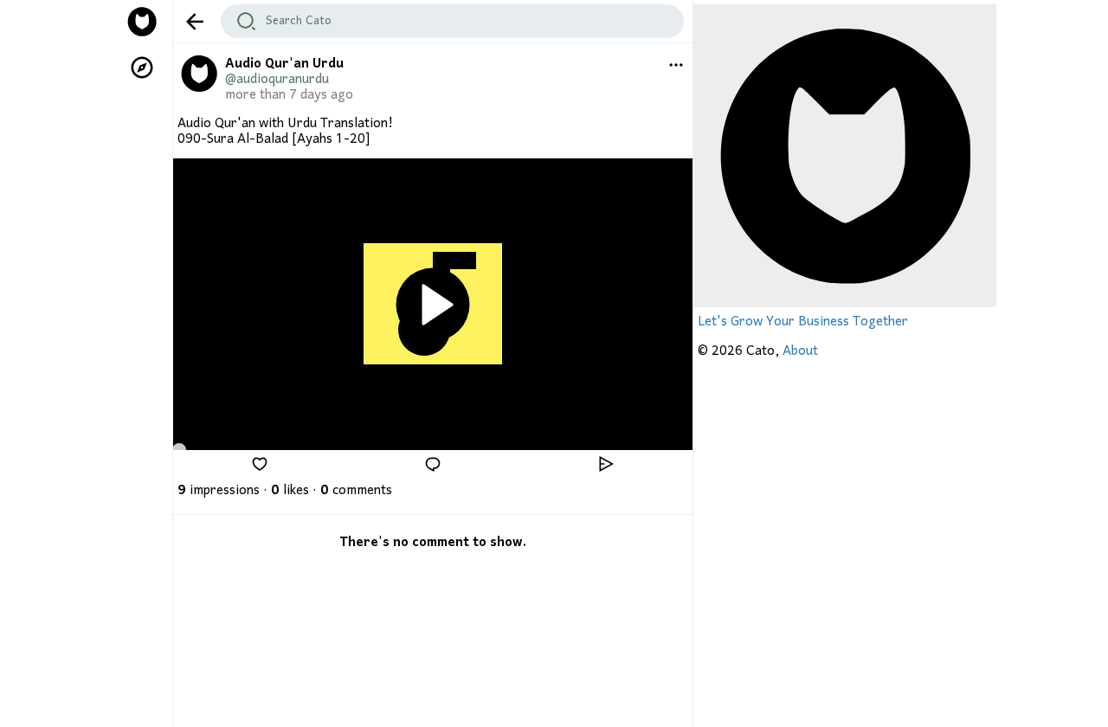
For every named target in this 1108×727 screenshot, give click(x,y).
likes (290, 490)
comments (356, 490)
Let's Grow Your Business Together (803, 322)
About (800, 351)
